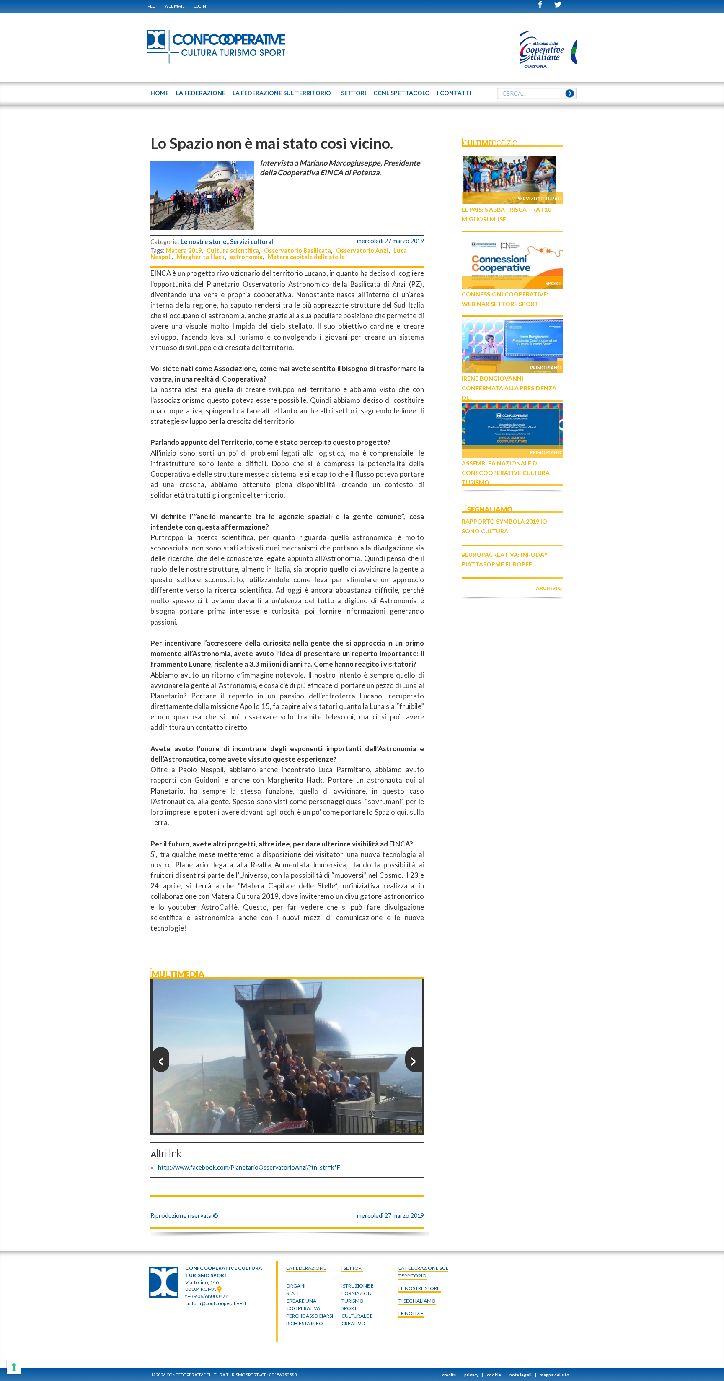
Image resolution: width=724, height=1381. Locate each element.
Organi (295, 1285)
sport (349, 1308)
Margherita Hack (201, 256)
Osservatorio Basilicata (297, 250)
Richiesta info (304, 1323)
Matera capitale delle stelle (306, 256)
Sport (553, 283)
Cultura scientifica (233, 250)
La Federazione (306, 1268)
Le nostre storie (419, 1288)
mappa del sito (554, 1374)
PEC (151, 5)
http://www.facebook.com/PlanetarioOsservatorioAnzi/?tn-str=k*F (249, 1167)
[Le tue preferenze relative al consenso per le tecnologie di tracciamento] (14, 1367)
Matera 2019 (184, 250)
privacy (471, 1374)
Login (200, 5)
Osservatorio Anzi (362, 250)
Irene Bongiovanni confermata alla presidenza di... (509, 388)
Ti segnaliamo (417, 1301)
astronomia (246, 256)
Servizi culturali (252, 241)
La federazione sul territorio (423, 1272)
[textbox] (537, 93)
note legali (520, 1374)
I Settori (352, 1268)
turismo (352, 1301)
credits (449, 1374)
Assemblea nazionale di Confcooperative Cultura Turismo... (506, 472)
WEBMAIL (174, 5)
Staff (293, 1293)
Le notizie (411, 1313)
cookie (494, 1374)
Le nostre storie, (204, 241)
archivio (549, 588)
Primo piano (545, 367)
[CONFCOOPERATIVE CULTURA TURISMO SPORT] (216, 46)
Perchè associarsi (309, 1316)
